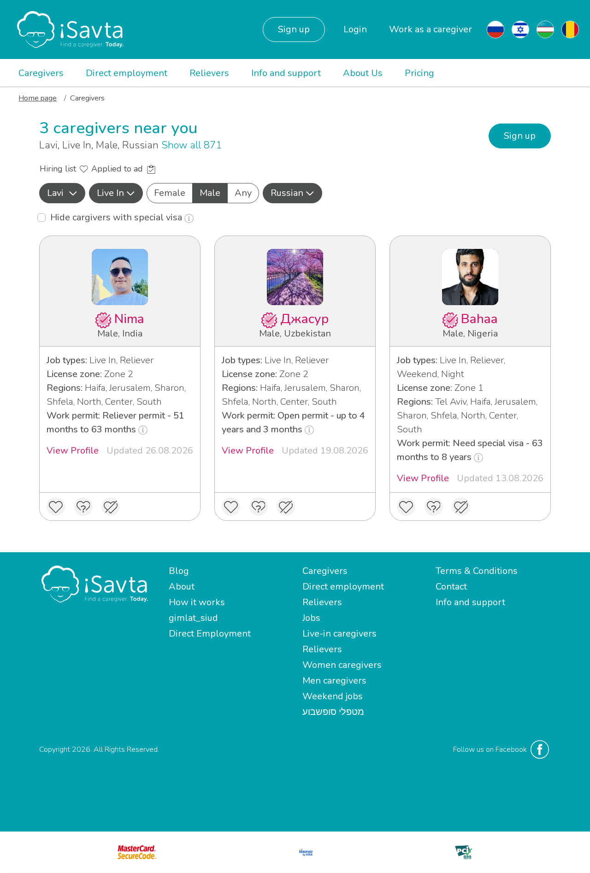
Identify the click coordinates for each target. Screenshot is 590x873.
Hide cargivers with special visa (117, 217)
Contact (451, 586)
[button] (62, 193)
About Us (363, 73)
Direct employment (126, 73)
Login (355, 29)
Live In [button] (110, 193)
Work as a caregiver (430, 29)
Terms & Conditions (477, 571)
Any (243, 193)
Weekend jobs (332, 696)
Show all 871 (191, 145)
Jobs (311, 618)
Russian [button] (287, 193)
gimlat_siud (193, 618)
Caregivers (41, 73)
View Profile (73, 450)
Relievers (209, 73)
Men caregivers (334, 680)
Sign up (294, 29)
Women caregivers (342, 665)
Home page (37, 98)
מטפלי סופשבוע (333, 712)
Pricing (419, 73)
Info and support (286, 73)
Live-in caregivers (339, 633)
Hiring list (59, 168)
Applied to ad (118, 168)
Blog (179, 571)
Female (169, 193)
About (182, 586)
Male (210, 193)
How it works (197, 602)
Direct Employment (210, 633)
